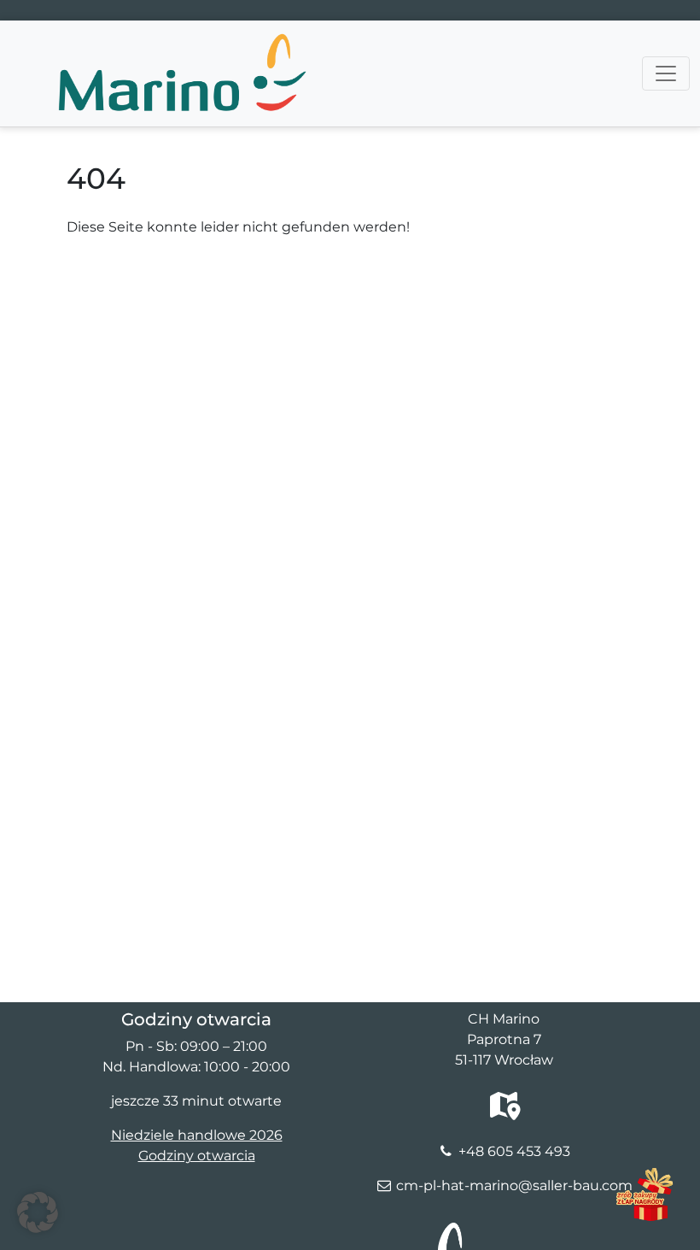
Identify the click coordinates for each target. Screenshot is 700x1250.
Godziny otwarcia (196, 1155)
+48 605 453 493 (514, 1151)
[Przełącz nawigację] (666, 73)
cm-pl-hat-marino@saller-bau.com (514, 1185)
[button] (37, 1212)
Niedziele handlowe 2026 (197, 1135)
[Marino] (181, 42)
